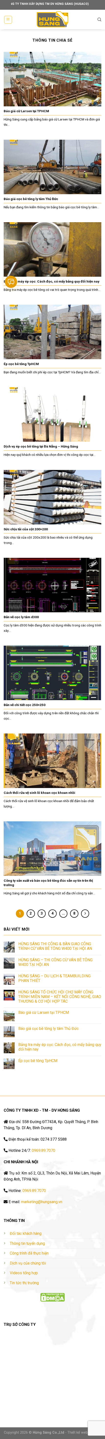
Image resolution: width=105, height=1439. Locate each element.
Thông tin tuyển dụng (27, 1243)
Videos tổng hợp (24, 1273)
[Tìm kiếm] (99, 19)
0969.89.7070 (43, 1150)
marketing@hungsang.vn (41, 1202)
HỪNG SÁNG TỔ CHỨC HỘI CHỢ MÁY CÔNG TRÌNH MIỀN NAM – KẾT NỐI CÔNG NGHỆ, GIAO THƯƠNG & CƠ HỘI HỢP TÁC (59, 997)
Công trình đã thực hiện (29, 1253)
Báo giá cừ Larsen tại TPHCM (43, 1012)
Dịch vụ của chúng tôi (28, 1263)
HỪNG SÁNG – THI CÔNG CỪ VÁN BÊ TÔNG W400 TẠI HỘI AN (55, 962)
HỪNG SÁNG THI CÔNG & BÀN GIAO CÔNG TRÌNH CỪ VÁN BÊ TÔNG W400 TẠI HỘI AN (55, 946)
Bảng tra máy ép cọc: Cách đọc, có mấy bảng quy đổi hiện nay (59, 1047)
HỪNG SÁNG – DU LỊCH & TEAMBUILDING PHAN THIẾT (54, 978)
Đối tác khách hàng (26, 1233)
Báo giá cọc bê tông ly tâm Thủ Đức (48, 1028)
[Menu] (8, 20)
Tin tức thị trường (24, 1283)
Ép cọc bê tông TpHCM (37, 1060)
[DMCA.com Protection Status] (52, 1297)
